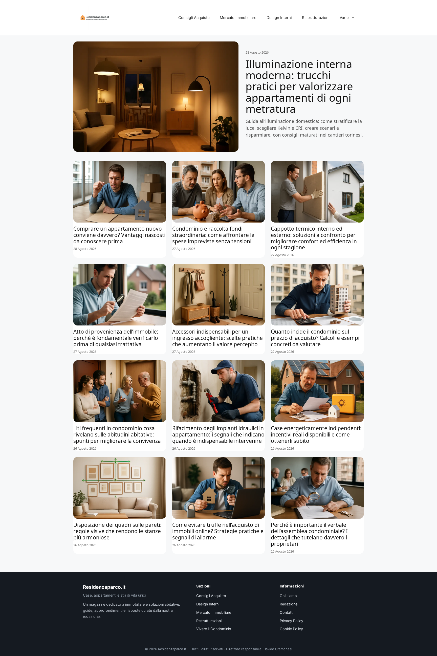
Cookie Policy (291, 629)
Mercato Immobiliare (238, 17)
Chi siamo (288, 596)
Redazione (288, 604)
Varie (344, 17)
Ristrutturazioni (316, 17)
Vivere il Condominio (213, 629)
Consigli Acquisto (194, 17)
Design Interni (279, 17)
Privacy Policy (291, 621)
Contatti (286, 612)
